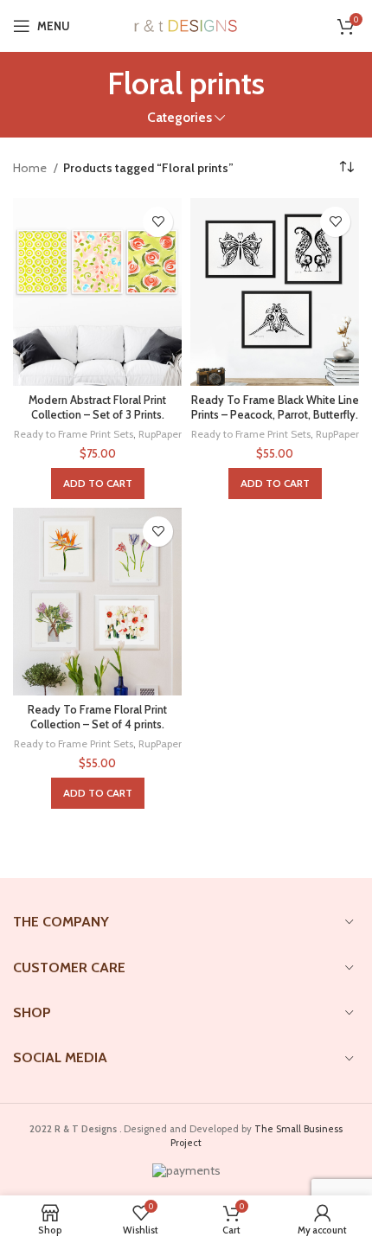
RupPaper (160, 433)
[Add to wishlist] (158, 222)
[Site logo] (186, 24)
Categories (179, 117)
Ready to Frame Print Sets (73, 433)
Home (31, 168)
